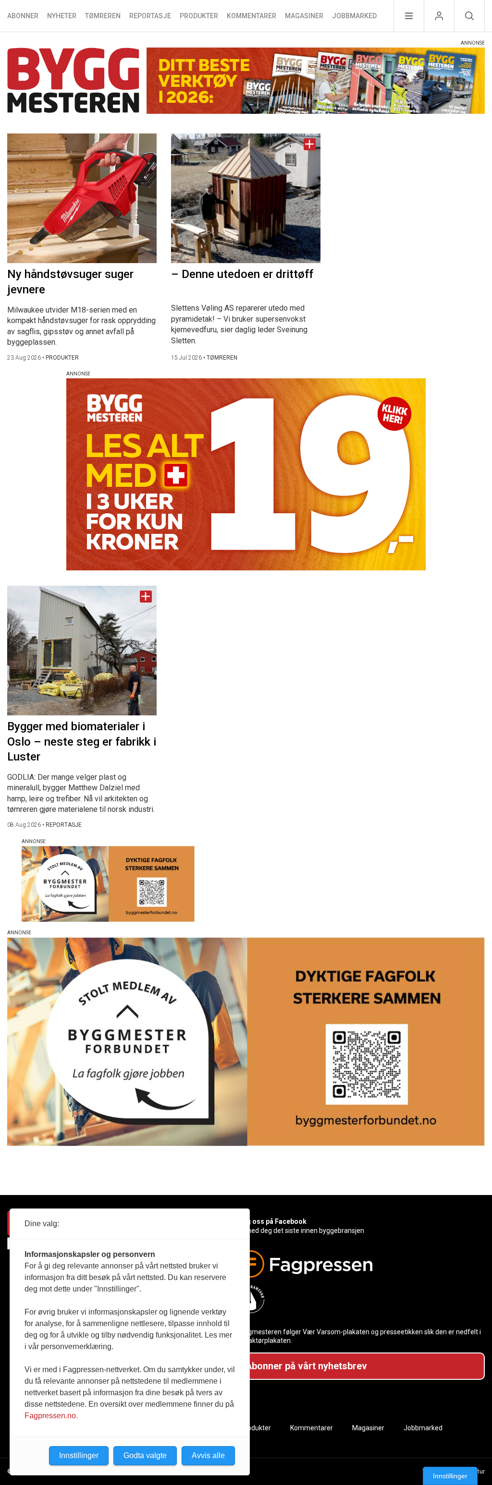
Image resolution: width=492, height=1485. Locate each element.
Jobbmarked (354, 16)
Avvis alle (208, 1455)
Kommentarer (251, 16)
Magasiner (304, 16)
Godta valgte (145, 1455)
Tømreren (103, 16)
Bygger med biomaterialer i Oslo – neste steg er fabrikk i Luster (81, 741)
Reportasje (150, 16)
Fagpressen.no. (51, 1416)
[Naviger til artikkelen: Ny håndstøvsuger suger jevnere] (82, 198)
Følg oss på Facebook (271, 1221)
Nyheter (61, 16)
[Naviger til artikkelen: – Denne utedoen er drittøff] (245, 198)
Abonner (22, 16)
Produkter (199, 16)
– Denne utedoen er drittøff (242, 274)
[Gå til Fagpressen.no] (356, 1264)
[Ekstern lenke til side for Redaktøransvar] (356, 1299)
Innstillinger (450, 1476)
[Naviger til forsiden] (73, 82)
